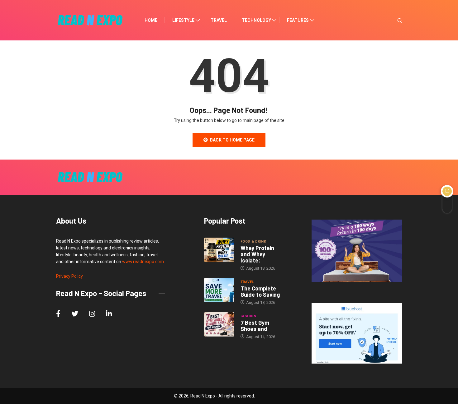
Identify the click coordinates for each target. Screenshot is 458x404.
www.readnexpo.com (143, 261)
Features (298, 20)
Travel (219, 20)
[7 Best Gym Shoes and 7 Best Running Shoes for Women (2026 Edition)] (219, 324)
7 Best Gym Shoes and (255, 325)
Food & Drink (253, 241)
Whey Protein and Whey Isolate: (257, 254)
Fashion (248, 316)
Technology (256, 20)
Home (151, 20)
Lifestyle (183, 20)
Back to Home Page (232, 139)
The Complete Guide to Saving (260, 291)
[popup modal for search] (392, 20)
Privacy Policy (69, 276)
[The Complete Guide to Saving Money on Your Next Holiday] (219, 290)
